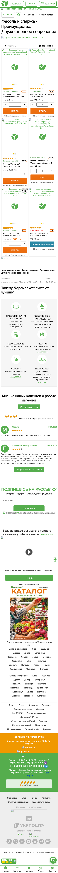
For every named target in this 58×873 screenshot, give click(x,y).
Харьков (45, 649)
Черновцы (28, 687)
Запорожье (40, 653)
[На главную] (4, 4)
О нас (21, 705)
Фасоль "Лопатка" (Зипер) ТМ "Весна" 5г (42, 95)
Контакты (33, 705)
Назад (9, 14)
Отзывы (40, 709)
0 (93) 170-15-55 (35, 762)
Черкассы (12, 657)
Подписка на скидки (36, 713)
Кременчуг (17, 691)
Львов (35, 657)
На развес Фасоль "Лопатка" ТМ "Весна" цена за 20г (12, 234)
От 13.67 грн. (51, 282)
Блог (11, 705)
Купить (14, 111)
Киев (34, 649)
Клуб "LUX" (17, 713)
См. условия (42, 352)
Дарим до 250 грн (29, 717)
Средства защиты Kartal (23, 721)
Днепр (27, 653)
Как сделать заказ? (21, 725)
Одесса (16, 653)
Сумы (47, 665)
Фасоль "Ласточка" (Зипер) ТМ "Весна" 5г (13, 165)
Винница (46, 657)
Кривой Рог (17, 661)
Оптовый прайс (32, 729)
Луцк (29, 661)
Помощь (43, 721)
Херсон (24, 657)
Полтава (25, 665)
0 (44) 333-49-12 (18, 762)
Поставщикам (14, 729)
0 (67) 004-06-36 (35, 766)
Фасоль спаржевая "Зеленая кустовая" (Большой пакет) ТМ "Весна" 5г (39, 234)
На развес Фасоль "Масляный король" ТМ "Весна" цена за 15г (13, 95)
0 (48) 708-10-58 (18, 766)
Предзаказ (40, 725)
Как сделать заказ (41, 802)
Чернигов (30, 669)
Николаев (41, 661)
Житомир (43, 669)
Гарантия (46, 705)
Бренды (47, 729)
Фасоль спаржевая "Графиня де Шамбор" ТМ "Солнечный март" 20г (42, 162)
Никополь (12, 665)
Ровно (37, 665)
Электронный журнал (18, 802)
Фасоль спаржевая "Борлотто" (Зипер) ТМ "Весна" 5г (25, 282)
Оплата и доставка (23, 709)
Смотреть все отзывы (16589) (29, 470)
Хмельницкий (16, 669)
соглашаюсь (13, 512)
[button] (13, 84)
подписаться (29, 508)
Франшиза (12, 798)
